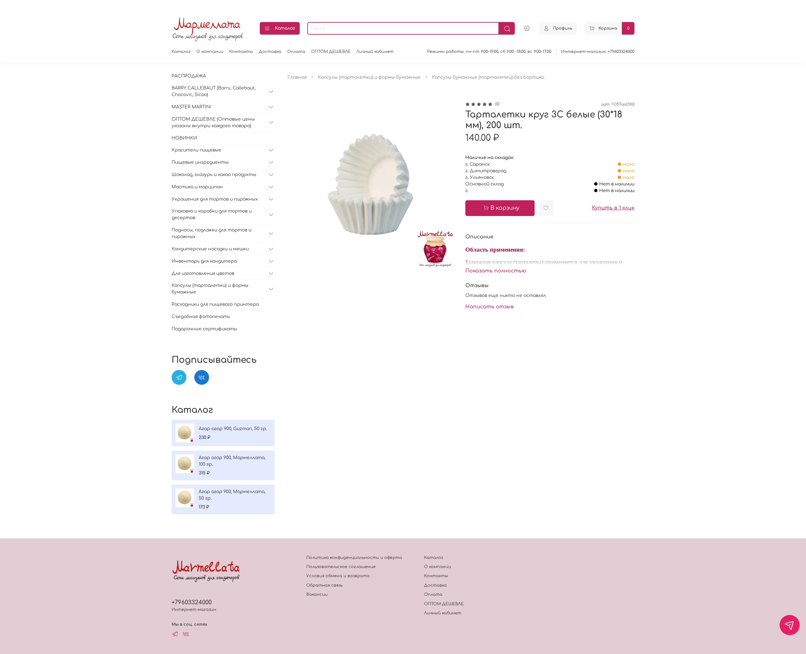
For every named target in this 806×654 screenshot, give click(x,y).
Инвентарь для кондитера (204, 261)
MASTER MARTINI (191, 107)
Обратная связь (324, 585)
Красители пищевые (196, 150)
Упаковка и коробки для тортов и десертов (212, 214)
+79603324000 (192, 602)
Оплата (296, 51)
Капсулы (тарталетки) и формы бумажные (369, 77)
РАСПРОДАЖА (189, 76)
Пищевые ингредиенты (200, 162)
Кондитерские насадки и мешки (210, 249)
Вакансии (317, 594)
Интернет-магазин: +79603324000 (597, 51)
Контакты (241, 51)
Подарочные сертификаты (204, 329)
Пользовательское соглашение (341, 567)
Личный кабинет (375, 51)
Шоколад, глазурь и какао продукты (214, 174)
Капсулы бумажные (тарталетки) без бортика (488, 77)
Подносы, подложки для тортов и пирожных (211, 233)
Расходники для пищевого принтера (215, 304)
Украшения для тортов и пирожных (215, 199)
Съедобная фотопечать (201, 316)
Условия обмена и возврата (338, 576)
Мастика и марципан (197, 187)
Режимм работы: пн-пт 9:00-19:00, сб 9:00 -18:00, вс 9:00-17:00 (489, 51)
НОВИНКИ (184, 138)
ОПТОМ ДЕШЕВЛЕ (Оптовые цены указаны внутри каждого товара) (213, 122)
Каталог (285, 28)
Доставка (270, 51)
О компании (210, 51)
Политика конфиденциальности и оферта (354, 557)
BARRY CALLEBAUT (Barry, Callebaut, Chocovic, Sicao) (214, 91)
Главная (297, 77)
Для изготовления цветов (203, 273)
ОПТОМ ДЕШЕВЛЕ (331, 51)
